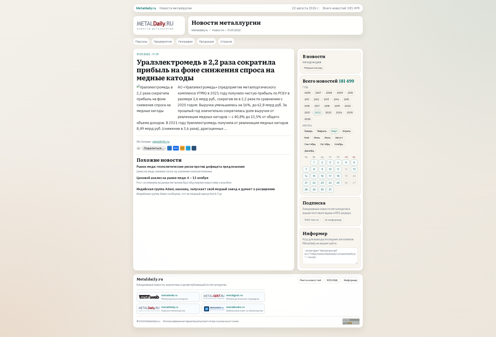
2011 (306, 99)
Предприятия (163, 41)
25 (338, 182)
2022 (317, 112)
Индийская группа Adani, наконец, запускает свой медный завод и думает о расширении (206, 189)
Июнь (317, 137)
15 (314, 176)
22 (314, 182)
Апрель (346, 131)
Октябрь (325, 144)
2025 (350, 112)
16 (322, 176)
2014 (336, 99)
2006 (307, 92)
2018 (327, 106)
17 (330, 176)
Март (334, 131)
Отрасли (226, 41)
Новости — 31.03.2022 (226, 30)
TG (188, 148)
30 (322, 189)
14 (306, 176)
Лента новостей (310, 280)
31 (330, 189)
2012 (316, 99)
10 (330, 169)
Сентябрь (310, 144)
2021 (307, 112)
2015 (346, 99)
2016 (307, 106)
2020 (347, 106)
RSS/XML (332, 280)
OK (182, 148)
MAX (176, 148)
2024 (339, 112)
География (185, 41)
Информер (350, 280)
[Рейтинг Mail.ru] (350, 321)
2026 (307, 119)
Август (339, 137)
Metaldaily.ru (200, 30)
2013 (326, 99)
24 (330, 182)
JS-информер (333, 220)
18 (338, 176)
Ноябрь (339, 144)
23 (322, 182)
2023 (328, 112)
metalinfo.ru (160, 142)
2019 (337, 106)
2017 (317, 106)
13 (354, 169)
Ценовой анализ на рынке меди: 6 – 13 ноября (172, 178)
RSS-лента (312, 220)
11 (338, 169)
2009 (340, 92)
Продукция (206, 41)
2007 (318, 92)
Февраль (322, 131)
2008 (329, 92)
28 (306, 189)
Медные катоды (313, 67)
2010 (350, 92)
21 (306, 182)
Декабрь (309, 150)
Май (306, 137)
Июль (328, 137)
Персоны (141, 41)
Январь (308, 131)
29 (314, 189)
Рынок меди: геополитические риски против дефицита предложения (191, 166)
